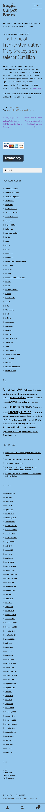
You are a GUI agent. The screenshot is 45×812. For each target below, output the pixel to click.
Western (8, 362)
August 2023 (10, 639)
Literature (37, 412)
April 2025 (9, 558)
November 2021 (11, 724)
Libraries (5, 412)
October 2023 (10, 631)
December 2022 (11, 671)
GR (28, 34)
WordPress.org (8, 778)
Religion (8, 330)
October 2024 (10, 582)
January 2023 (10, 667)
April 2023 (9, 655)
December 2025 (11, 526)
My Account (7, 808)
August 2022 (10, 687)
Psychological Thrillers (9, 423)
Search (22, 808)
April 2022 (9, 704)
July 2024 (8, 594)
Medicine (8, 269)
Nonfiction (18, 420)
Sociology (9, 342)
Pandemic (30, 420)
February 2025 (10, 566)
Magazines (9, 265)
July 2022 (8, 692)
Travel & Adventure (12, 354)
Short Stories (29, 427)
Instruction (9, 253)
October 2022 (10, 679)
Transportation (11, 350)
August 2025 (10, 542)
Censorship (30, 397)
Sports (7, 346)
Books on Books (11, 209)
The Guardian (27, 432)
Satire (28, 423)
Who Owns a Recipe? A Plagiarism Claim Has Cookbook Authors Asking (33, 122)
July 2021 (8, 740)
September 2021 (11, 732)
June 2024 (9, 598)
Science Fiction (11, 338)
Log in (5, 770)
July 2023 (8, 643)
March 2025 (9, 562)
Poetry (7, 314)
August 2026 (10, 493)
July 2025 (8, 546)
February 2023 (10, 663)
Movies (8, 282)
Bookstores (6, 398)
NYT (24, 419)
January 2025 (10, 570)
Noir (12, 420)
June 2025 (9, 550)
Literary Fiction (19, 412)
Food (7, 241)
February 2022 (10, 712)
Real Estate (16, 23)
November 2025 (11, 530)
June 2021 (9, 744)
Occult (7, 302)
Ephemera (9, 229)
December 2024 (11, 574)
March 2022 (9, 708)
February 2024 (10, 615)
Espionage (20, 402)
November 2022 (11, 675)
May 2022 (8, 700)
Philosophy (9, 310)
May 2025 (8, 554)
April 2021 (9, 752)
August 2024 (10, 590)
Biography (9, 205)
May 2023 (8, 651)
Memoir (29, 416)
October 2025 (10, 534)
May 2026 (8, 505)
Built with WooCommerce (26, 798)
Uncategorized (10, 358)
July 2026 (8, 497)
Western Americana (12, 367)
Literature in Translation (10, 416)
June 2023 (9, 647)
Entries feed (7, 772)
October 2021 (10, 728)
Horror (7, 245)
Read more (36, 88)
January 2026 (10, 522)
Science (8, 334)
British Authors (18, 397)
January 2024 (10, 619)
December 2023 (11, 623)
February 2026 (10, 517)
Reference (9, 326)
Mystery (6, 419)
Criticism (8, 221)
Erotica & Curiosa (11, 233)
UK (16, 435)
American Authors (16, 389)
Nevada (8, 294)
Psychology (9, 322)
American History (11, 188)
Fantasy (8, 237)
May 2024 (8, 603)
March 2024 (9, 611)
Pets (7, 306)
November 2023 (11, 627)
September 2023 (11, 635)
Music (7, 286)
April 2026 (9, 509)
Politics (8, 318)
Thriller (35, 432)
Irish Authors (38, 407)
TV (14, 435)
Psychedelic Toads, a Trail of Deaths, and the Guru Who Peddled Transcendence (22, 468)
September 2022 (11, 683)
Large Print (9, 257)
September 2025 (11, 538)
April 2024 (9, 607)
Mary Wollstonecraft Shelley (23, 110)
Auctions (6, 394)
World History (10, 371)
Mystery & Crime (11, 290)
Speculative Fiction (12, 431)
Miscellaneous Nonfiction (15, 277)
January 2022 (10, 716)
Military (8, 273)
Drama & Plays (10, 225)
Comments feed (9, 775)
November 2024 (11, 578)
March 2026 (9, 514)
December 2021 (11, 720)
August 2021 (10, 736)
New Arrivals (10, 298)
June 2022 (9, 696)
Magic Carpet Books (10, 10)
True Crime (7, 435)
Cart (34, 806)
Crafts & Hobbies (11, 217)
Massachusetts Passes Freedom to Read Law (22, 459)
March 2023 (9, 659)
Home (8, 23)
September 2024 (11, 586)
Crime (13, 402)
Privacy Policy (8, 798)
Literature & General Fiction (15, 261)
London (9, 110)
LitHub (19, 416)
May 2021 (8, 748)
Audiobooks (9, 201)
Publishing (20, 423)
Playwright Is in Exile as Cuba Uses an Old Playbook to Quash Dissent (12, 122)
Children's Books (11, 213)
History (12, 406)
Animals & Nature (12, 192)
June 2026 (9, 501)
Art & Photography (12, 196)
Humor (7, 249)
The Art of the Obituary (14, 463)
